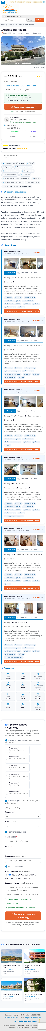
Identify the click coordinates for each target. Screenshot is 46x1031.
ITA (33, 875)
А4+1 (29, 85)
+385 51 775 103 (12, 125)
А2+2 (8, 85)
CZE (14, 875)
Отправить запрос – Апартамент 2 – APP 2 (23, 381)
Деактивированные (9, 1025)
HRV (20, 878)
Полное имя (11, 837)
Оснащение (11, 273)
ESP (7, 878)
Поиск (40, 20)
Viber (34, 132)
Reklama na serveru (11, 1018)
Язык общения (18, 871)
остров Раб (13, 25)
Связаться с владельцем (24, 107)
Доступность (23, 273)
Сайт (34, 137)
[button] (23, 147)
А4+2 (18, 85)
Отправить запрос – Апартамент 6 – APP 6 (23, 661)
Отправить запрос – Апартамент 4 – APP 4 (23, 520)
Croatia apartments (31, 1025)
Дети (11, 822)
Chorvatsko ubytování (16, 1027)
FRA (13, 878)
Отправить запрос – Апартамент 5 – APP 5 (23, 588)
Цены (35, 273)
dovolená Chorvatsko (30, 1027)
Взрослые (10, 812)
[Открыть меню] (3, 2)
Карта (14, 137)
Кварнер (4, 25)
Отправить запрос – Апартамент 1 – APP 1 (23, 311)
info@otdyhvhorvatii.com (32, 1018)
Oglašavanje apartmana (27, 1021)
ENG (20, 875)
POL (26, 878)
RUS (7, 875)
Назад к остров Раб (11, 155)
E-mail (8, 846)
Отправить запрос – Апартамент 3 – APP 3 (23, 449)
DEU (27, 875)
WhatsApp (15, 132)
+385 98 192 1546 (13, 128)
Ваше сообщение (19, 883)
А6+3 (23, 85)
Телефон (15, 856)
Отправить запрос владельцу (24, 916)
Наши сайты (20, 1025)
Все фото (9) (40, 67)
